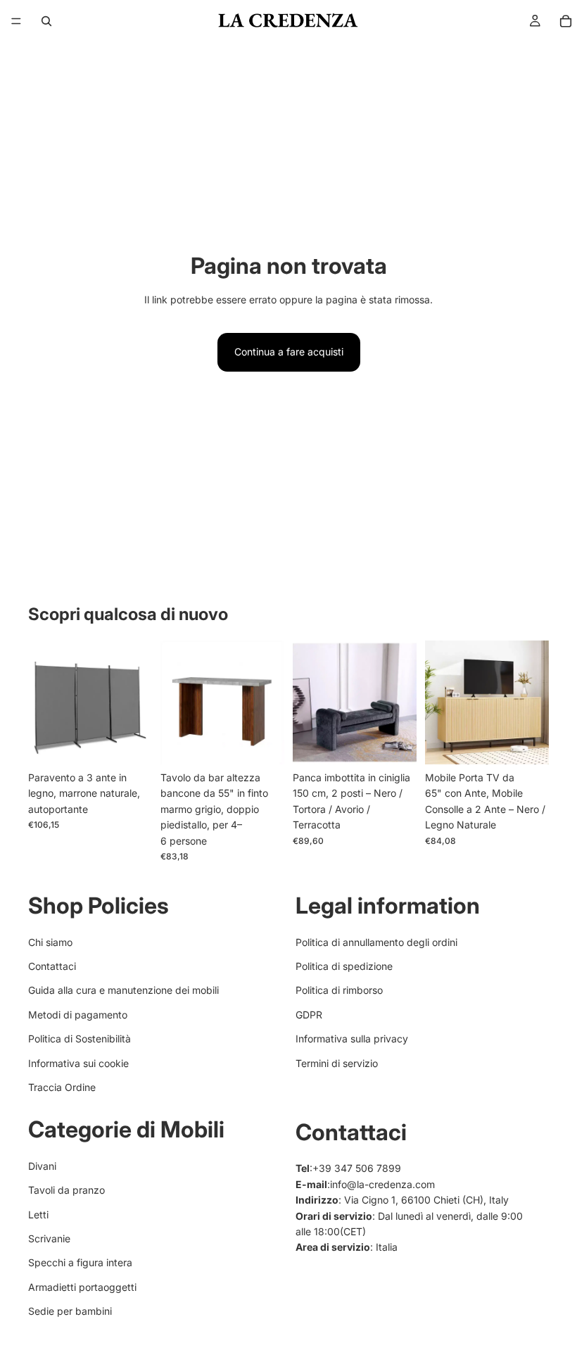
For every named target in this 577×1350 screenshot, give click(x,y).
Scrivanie (49, 1238)
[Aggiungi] (130, 742)
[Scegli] (262, 742)
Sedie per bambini (70, 1311)
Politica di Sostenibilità (79, 1039)
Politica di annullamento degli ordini (376, 941)
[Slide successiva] (136, 702)
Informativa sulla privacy (352, 1039)
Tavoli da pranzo (66, 1190)
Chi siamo (50, 941)
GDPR (309, 1015)
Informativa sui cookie (78, 1062)
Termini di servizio (337, 1062)
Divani (42, 1166)
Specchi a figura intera (80, 1262)
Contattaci (52, 966)
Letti (38, 1214)
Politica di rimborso (339, 990)
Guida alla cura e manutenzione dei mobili (123, 990)
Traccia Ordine (62, 1087)
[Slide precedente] (43, 702)
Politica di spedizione (344, 966)
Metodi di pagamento (77, 1015)
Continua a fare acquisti (288, 352)
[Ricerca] (46, 21)
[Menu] (16, 21)
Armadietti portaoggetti (82, 1287)
